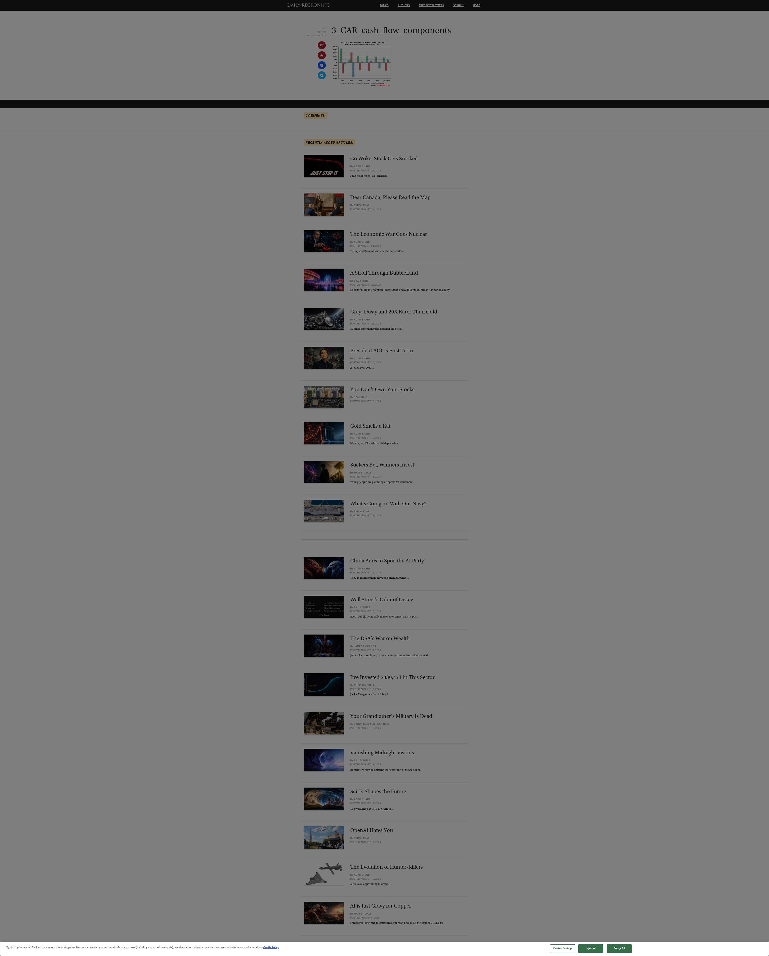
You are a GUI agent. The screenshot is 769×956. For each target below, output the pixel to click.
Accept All (619, 948)
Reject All (591, 948)
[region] (384, 949)
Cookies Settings (562, 948)
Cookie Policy (271, 947)
